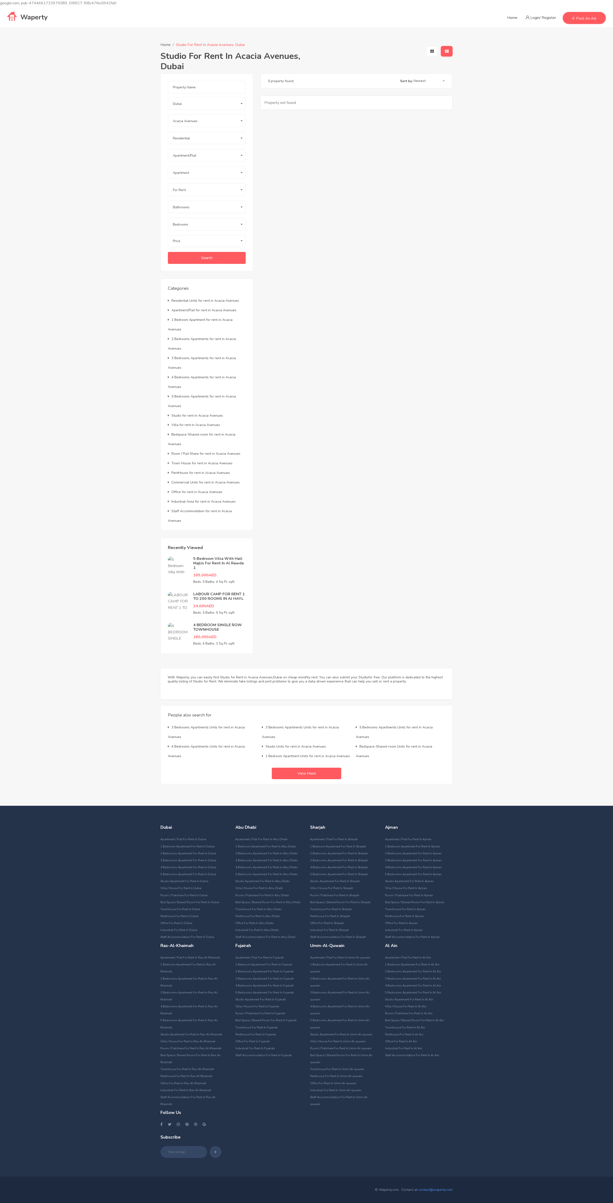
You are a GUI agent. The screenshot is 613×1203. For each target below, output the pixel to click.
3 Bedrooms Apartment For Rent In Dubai (188, 860)
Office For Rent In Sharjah (327, 923)
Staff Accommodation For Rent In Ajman (412, 937)
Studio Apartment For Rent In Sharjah (335, 881)
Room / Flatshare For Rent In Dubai (184, 895)
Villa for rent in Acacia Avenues (195, 425)
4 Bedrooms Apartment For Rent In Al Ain (413, 985)
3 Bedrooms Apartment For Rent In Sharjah (339, 860)
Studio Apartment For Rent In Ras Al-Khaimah (191, 1034)
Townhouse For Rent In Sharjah (331, 909)
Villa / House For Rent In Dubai (181, 888)
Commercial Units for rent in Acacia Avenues (205, 482)
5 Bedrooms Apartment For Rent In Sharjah (339, 874)
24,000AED (203, 606)
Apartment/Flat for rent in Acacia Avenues (203, 310)
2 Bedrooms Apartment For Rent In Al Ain (413, 971)
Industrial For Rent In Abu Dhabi (257, 930)
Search (206, 258)
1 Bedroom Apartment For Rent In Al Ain (412, 964)
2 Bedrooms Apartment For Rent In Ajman (413, 853)
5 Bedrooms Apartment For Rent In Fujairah (264, 992)
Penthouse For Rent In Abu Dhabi (257, 916)
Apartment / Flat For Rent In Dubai (183, 839)
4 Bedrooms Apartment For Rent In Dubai (188, 867)
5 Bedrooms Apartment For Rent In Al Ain (413, 992)
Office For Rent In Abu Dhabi (254, 923)
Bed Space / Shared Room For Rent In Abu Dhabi (268, 902)
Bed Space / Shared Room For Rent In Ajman (414, 902)
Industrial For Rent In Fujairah (255, 1048)
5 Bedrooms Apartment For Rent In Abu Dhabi (266, 874)
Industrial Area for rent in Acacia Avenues (203, 501)
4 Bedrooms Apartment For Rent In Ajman (413, 867)
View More (306, 773)
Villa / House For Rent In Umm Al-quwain (338, 1041)
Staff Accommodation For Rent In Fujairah (263, 1055)
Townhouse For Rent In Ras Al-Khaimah (187, 1069)
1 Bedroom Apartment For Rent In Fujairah (263, 964)
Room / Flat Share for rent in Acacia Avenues (205, 453)
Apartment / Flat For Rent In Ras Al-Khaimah (190, 957)
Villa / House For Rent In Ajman (406, 888)
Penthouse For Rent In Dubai (179, 916)
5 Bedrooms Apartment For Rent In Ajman (413, 874)
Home (512, 17)
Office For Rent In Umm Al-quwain (333, 1083)
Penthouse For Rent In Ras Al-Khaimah (186, 1076)
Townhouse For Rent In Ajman (405, 909)
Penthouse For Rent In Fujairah (255, 1034)
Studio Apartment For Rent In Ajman (409, 881)
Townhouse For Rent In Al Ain (405, 1027)
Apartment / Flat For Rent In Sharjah (334, 839)
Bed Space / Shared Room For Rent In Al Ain (414, 1020)
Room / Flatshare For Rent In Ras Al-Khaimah (190, 1048)
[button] (207, 103)
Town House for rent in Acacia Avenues (202, 463)
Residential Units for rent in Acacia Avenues (205, 300)
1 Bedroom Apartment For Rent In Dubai (187, 846)
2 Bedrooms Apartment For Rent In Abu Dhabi (266, 853)
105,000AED (204, 575)
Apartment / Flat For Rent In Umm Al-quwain (340, 957)
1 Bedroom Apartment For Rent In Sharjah (338, 846)
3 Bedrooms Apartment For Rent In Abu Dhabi (266, 860)
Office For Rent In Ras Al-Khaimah (183, 1083)
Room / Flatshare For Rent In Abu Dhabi (262, 895)
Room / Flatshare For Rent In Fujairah (260, 1013)
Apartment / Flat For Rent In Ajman (408, 839)
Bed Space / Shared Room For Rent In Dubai (189, 902)
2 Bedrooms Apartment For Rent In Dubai (188, 853)
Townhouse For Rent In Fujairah (256, 1027)
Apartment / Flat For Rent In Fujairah (259, 957)
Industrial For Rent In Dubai (178, 930)
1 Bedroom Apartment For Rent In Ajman (412, 846)
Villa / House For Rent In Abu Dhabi (259, 888)
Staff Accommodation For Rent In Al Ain (412, 1055)
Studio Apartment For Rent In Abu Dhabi (262, 881)
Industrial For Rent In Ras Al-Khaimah (185, 1090)
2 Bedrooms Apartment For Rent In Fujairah (264, 971)
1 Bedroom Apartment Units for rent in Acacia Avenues (308, 756)
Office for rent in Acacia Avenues (196, 492)
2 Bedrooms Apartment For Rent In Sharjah (339, 853)
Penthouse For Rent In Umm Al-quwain (336, 1076)
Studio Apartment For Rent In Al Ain (409, 999)
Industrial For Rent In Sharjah (329, 930)
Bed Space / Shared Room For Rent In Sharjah (340, 902)
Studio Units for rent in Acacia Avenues (296, 746)
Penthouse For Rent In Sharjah (330, 916)
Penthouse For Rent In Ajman (404, 916)
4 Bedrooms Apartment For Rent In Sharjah (339, 867)
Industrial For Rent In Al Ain (403, 1048)
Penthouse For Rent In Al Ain (404, 1034)
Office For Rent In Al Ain (401, 1041)
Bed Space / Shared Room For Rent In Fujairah (266, 1020)
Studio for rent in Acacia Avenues (197, 415)
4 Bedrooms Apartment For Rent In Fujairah (264, 985)
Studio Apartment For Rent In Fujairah (260, 999)
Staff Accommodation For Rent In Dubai (187, 937)
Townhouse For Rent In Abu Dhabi (258, 909)
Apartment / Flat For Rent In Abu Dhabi (261, 839)
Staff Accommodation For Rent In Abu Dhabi (265, 937)
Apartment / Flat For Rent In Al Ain (408, 957)
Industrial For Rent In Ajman (404, 930)
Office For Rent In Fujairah (252, 1041)
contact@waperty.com (435, 1189)
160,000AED (204, 637)
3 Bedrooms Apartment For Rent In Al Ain (413, 979)
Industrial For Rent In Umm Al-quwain (335, 1090)
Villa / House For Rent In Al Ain (405, 1006)
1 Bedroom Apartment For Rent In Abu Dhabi (265, 846)
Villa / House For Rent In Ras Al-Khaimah (188, 1041)
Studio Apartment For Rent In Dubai (184, 881)
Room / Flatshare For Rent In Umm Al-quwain (341, 1048)
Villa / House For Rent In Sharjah (331, 888)
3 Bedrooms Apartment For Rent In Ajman (413, 860)
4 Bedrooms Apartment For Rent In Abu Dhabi (266, 867)
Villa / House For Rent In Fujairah (257, 1006)
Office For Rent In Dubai (176, 923)
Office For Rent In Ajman (401, 923)
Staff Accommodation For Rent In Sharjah (338, 937)
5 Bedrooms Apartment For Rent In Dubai (188, 874)
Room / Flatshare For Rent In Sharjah (334, 895)
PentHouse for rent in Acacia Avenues (200, 473)
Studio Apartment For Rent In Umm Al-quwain (341, 1034)
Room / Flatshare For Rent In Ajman (409, 895)
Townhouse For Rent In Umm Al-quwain (337, 1069)
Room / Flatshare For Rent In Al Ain (408, 1013)
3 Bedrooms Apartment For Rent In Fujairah (264, 979)
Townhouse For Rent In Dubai (180, 909)
